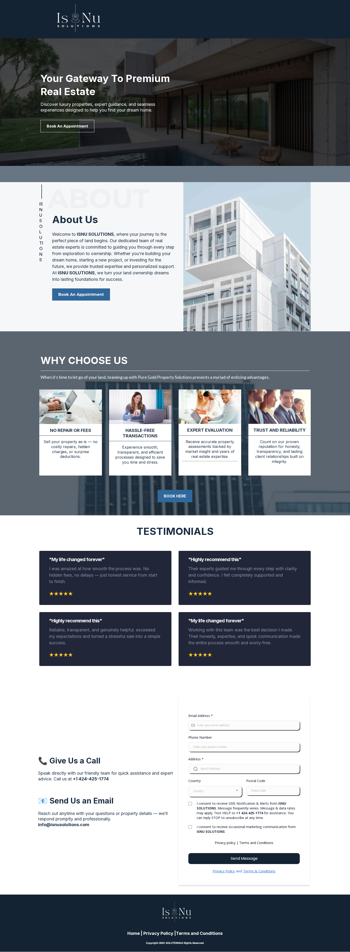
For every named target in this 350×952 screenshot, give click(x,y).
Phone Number (200, 737)
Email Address (200, 715)
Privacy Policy (224, 871)
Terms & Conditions (259, 871)
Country (194, 780)
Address (196, 759)
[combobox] (215, 791)
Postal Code (255, 780)
